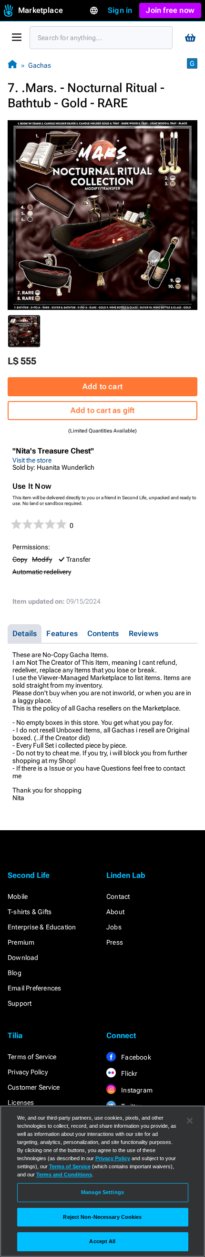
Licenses (21, 1102)
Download (23, 957)
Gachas (39, 65)
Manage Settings (102, 1192)
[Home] (12, 65)
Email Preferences (34, 988)
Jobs (114, 927)
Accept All (102, 1241)
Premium (21, 942)
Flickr (128, 1073)
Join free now (170, 10)
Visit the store (31, 460)
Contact (118, 896)
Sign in (120, 10)
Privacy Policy (28, 1072)
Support (19, 1003)
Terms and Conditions (64, 1174)
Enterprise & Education (42, 927)
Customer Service (34, 1087)
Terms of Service (32, 1057)
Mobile (18, 896)
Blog (14, 973)
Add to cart (102, 386)
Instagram (136, 1090)
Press (114, 942)
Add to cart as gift (103, 410)
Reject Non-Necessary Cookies (102, 1217)
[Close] (189, 1120)
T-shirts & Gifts (29, 912)
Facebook (135, 1057)
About (115, 912)
